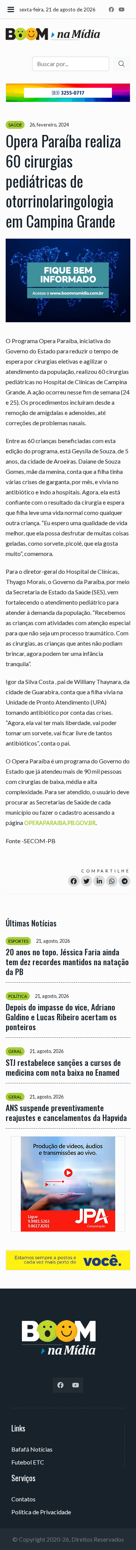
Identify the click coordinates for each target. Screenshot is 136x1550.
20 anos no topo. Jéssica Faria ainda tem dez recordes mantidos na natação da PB (67, 962)
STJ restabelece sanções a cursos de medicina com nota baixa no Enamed (63, 1067)
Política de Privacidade (41, 1511)
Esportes (18, 941)
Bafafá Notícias (32, 1449)
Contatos (23, 1499)
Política (17, 996)
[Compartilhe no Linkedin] (99, 881)
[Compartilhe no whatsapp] (112, 881)
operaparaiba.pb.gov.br (60, 823)
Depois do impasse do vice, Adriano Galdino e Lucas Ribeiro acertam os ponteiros (61, 1017)
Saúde (15, 124)
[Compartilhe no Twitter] (87, 881)
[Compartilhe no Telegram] (124, 881)
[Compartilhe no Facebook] (74, 881)
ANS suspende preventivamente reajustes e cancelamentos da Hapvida (66, 1113)
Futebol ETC (27, 1462)
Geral (15, 1051)
